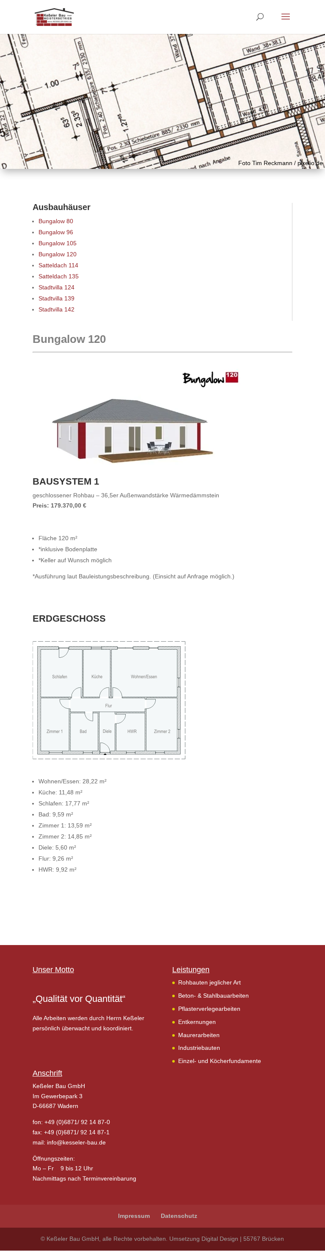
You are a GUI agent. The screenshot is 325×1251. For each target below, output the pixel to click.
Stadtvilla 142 (56, 309)
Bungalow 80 (56, 221)
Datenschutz (179, 1215)
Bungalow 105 (58, 243)
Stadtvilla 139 (56, 298)
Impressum (134, 1215)
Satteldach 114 (58, 265)
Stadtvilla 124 (56, 287)
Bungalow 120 (58, 254)
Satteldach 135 (59, 276)
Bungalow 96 (56, 232)
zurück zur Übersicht (71, 902)
